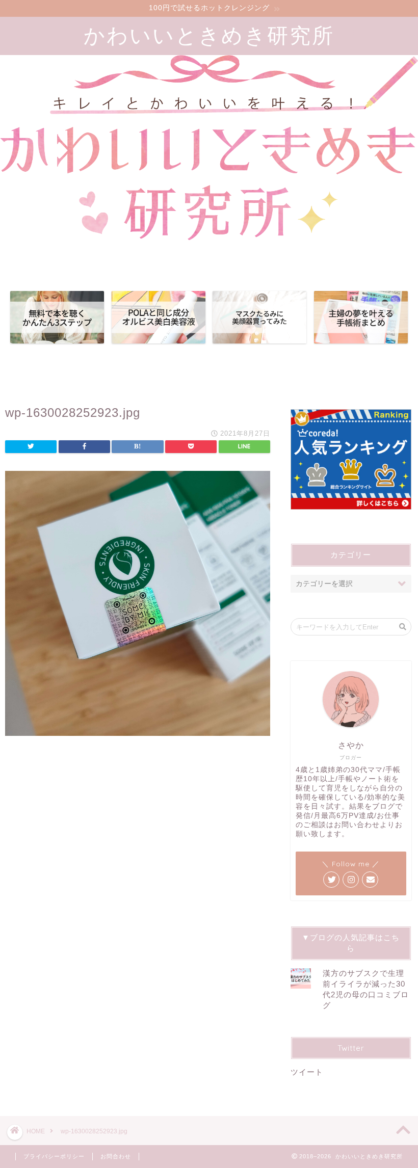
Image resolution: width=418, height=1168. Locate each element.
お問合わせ (115, 1156)
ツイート (307, 1072)
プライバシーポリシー (54, 1156)
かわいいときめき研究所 (209, 35)
